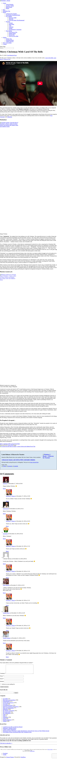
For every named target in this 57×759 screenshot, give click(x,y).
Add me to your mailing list (8, 684)
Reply (4, 488)
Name (2, 676)
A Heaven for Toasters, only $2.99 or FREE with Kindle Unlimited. (18, 459)
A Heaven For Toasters (11, 13)
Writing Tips (9, 38)
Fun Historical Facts (12, 55)
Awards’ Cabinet (10, 5)
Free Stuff (5, 704)
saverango (5, 533)
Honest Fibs (12, 34)
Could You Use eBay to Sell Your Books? (13, 726)
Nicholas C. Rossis (10, 496)
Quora (4, 718)
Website (2, 681)
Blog (4, 9)
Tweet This (10, 445)
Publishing (5, 717)
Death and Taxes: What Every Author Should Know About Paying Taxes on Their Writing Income (26, 730)
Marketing (5, 709)
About (4, 3)
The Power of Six (13, 32)
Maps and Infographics (8, 708)
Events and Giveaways (8, 702)
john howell (6, 508)
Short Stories (9, 31)
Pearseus (8, 21)
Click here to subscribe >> (6, 743)
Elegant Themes (10, 757)
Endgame (11, 27)
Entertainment (6, 701)
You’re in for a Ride (13, 36)
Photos (7, 8)
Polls (4, 715)
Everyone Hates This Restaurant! (16, 20)
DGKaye (5, 483)
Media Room (9, 7)
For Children (9, 16)
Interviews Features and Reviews (10, 706)
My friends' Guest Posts (8, 710)
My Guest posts (6, 712)
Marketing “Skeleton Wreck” (10, 728)
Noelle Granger (6, 638)
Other (4, 714)
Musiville (11, 19)
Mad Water (11, 24)
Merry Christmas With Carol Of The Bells (10, 443)
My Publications (7, 713)
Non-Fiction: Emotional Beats (13, 15)
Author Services (10, 41)
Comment (2, 673)
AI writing (5, 698)
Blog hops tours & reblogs (9, 700)
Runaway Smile (12, 17)
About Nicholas (9, 4)
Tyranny (11, 23)
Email (2, 678)
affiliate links (32, 751)
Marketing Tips (6, 11)
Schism (10, 28)
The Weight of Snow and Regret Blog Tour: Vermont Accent (17, 732)
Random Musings (7, 719)
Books (4, 12)
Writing (4, 37)
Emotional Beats (10, 40)
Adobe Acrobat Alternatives (9, 729)
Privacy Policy (50, 749)
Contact (5, 44)
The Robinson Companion (15, 29)
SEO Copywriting (7, 42)
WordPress (23, 757)
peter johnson (6, 585)
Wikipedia (9, 117)
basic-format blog (34, 462)
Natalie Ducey (6, 613)
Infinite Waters (12, 33)
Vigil (10, 25)
